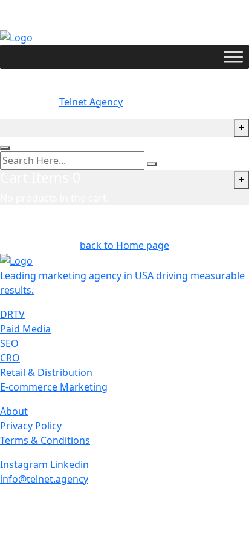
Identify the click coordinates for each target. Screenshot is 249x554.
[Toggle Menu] (233, 56)
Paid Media (25, 328)
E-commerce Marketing (54, 387)
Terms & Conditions (45, 440)
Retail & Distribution (46, 372)
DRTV (12, 314)
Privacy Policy (31, 425)
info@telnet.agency (44, 479)
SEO (9, 343)
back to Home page (124, 245)
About (14, 411)
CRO (10, 357)
